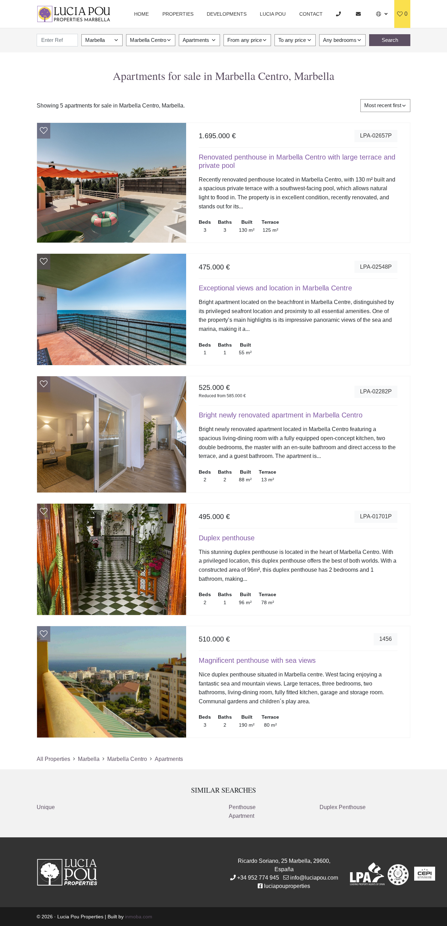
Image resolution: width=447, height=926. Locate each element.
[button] (381, 14)
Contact (311, 14)
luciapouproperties (287, 886)
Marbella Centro (127, 759)
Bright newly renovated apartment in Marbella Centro (280, 415)
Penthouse (242, 807)
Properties (177, 14)
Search (390, 40)
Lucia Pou (273, 14)
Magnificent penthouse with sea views (257, 660)
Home (141, 14)
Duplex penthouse (227, 538)
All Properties (53, 759)
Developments (227, 14)
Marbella (89, 759)
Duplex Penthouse (343, 807)
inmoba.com (138, 916)
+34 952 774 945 (258, 878)
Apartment (241, 816)
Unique (46, 807)
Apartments (169, 759)
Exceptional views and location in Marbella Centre (275, 288)
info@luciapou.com (314, 878)
